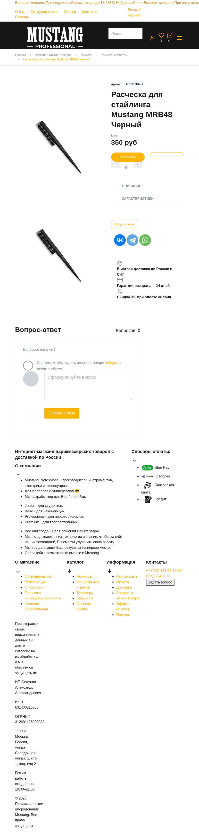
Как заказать (127, 576)
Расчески (86, 55)
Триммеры (85, 593)
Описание (131, 186)
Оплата (122, 582)
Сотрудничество (44, 11)
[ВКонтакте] (120, 240)
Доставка (124, 587)
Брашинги (84, 598)
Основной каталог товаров (53, 55)
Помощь (22, 17)
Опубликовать (62, 413)
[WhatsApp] (145, 240)
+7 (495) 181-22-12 (161, 570)
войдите (111, 363)
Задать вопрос (160, 582)
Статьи (70, 11)
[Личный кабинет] (137, 20)
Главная (20, 55)
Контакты (90, 11)
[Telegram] (132, 240)
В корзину (128, 157)
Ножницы (84, 576)
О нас (20, 11)
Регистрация (35, 582)
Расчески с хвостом (114, 55)
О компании (34, 587)
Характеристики (138, 199)
